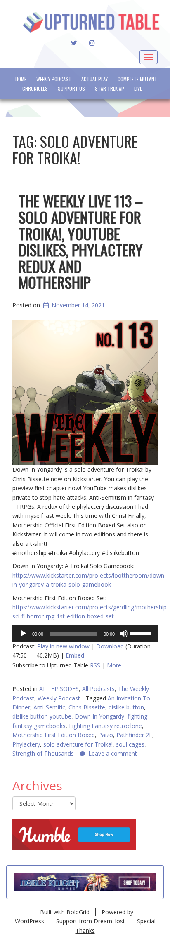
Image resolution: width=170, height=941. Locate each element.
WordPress (29, 921)
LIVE (138, 88)
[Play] (23, 634)
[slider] (141, 632)
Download (110, 646)
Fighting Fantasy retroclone (105, 726)
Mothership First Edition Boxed (53, 735)
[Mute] (124, 634)
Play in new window (63, 646)
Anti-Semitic (49, 707)
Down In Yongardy (99, 716)
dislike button (126, 707)
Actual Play (94, 78)
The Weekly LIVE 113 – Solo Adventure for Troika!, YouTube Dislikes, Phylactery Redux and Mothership (81, 241)
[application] (85, 633)
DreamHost (109, 921)
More (114, 665)
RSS (95, 665)
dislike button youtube (41, 716)
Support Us (71, 88)
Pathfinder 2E (134, 735)
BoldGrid (78, 912)
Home (20, 78)
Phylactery (26, 744)
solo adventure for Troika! (78, 744)
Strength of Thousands (43, 753)
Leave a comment (112, 753)
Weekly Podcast (53, 78)
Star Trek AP (109, 88)
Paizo (105, 735)
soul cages (130, 744)
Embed (75, 655)
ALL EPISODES (59, 689)
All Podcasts (98, 689)
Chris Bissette (86, 707)
